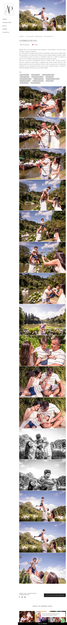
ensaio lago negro (24, 76)
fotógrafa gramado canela (52, 78)
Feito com (42, 623)
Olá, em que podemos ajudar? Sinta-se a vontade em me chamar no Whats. (51, 614)
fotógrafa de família (25, 80)
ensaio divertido (24, 82)
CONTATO (5, 32)
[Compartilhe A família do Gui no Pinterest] (25, 597)
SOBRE (4, 29)
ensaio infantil (49, 80)
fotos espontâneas (35, 82)
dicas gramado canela (25, 78)
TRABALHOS (6, 22)
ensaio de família (24, 74)
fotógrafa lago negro (38, 80)
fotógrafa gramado (38, 78)
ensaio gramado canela (48, 74)
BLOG (4, 26)
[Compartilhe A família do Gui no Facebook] (19, 597)
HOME (4, 19)
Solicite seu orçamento (55, 595)
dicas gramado (49, 76)
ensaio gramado (35, 74)
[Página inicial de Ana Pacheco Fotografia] (9, 9)
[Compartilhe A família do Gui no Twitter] (22, 597)
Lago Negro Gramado (37, 76)
